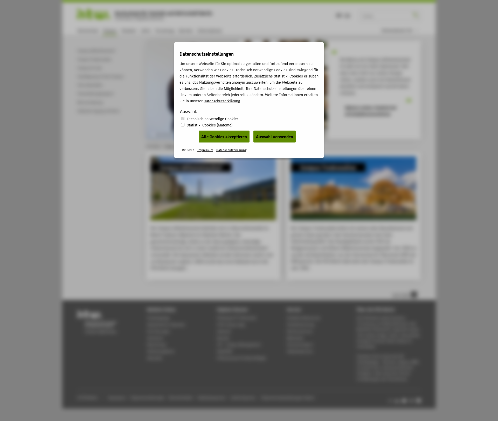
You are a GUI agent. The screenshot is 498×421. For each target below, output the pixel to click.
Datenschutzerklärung (222, 101)
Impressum (205, 149)
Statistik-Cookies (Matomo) (209, 125)
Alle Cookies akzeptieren (224, 136)
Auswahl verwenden (274, 136)
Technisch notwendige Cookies (213, 119)
